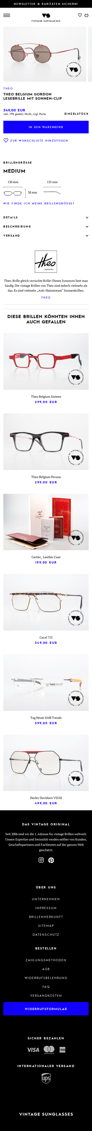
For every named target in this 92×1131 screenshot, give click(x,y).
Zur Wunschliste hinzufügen (39, 140)
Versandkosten (46, 995)
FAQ (46, 987)
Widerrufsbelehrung (46, 978)
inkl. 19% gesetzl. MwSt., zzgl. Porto (24, 114)
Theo (46, 297)
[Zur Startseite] (46, 15)
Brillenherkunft (46, 917)
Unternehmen (46, 899)
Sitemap (46, 925)
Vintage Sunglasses (46, 21)
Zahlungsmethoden (46, 960)
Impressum (46, 908)
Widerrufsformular (46, 1009)
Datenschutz (46, 934)
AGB (46, 969)
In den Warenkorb (46, 127)
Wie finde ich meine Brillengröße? (38, 203)
